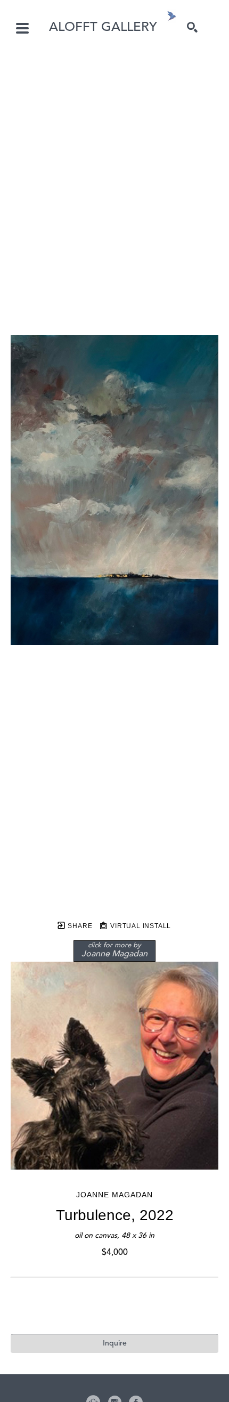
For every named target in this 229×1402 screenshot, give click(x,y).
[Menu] (22, 28)
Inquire (115, 1343)
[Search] (192, 27)
